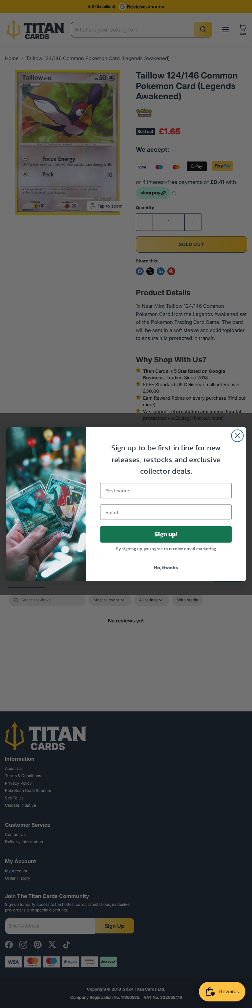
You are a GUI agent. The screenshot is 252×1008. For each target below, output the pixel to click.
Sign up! (166, 534)
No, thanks (166, 567)
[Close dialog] (237, 436)
